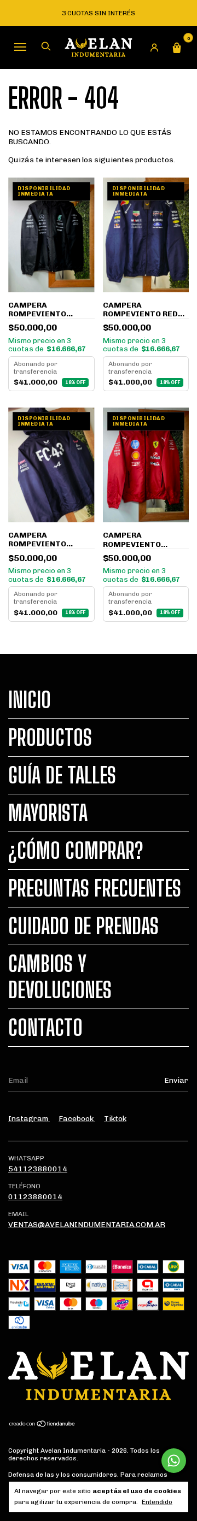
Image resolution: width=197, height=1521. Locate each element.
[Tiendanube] (42, 1425)
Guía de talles (62, 775)
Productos (50, 737)
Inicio (29, 700)
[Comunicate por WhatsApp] (173, 1460)
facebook (77, 1118)
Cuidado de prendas (83, 926)
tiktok (115, 1118)
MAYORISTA (48, 813)
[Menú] (20, 46)
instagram (29, 1118)
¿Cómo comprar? (75, 851)
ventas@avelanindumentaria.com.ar (86, 1224)
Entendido (157, 1502)
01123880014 (35, 1196)
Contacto (45, 1028)
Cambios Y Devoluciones (60, 977)
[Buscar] (46, 46)
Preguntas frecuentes (94, 888)
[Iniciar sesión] (154, 48)
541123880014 (37, 1169)
